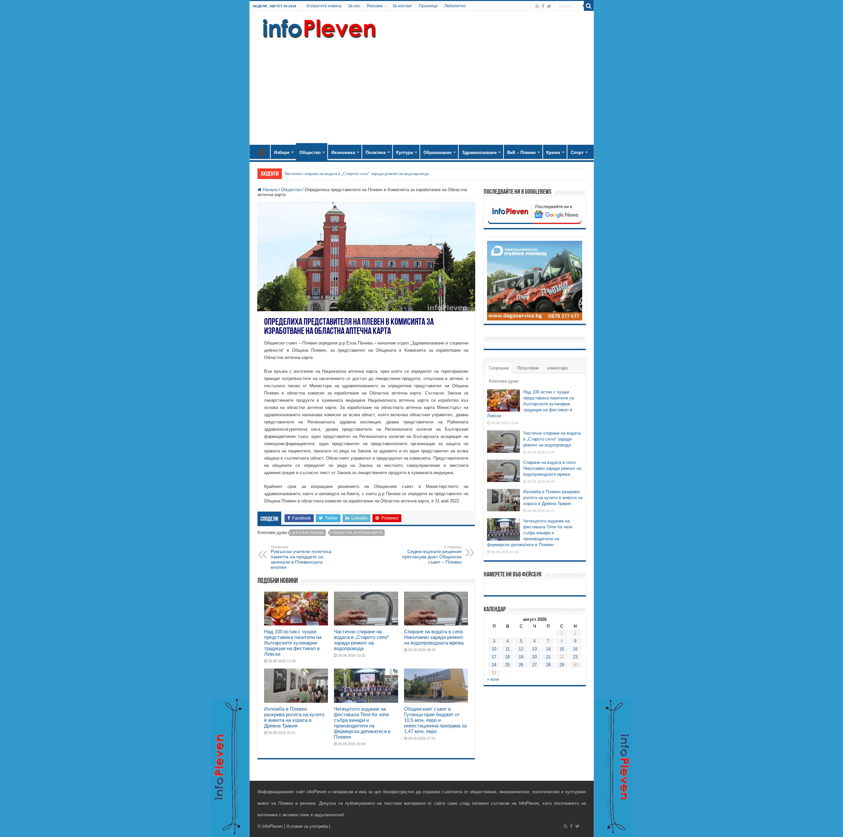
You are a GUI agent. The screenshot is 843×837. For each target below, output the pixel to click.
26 (521, 664)
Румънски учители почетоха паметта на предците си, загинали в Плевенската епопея (301, 557)
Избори (281, 152)
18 (507, 656)
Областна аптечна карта (357, 533)
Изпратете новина (324, 6)
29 (561, 664)
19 (521, 656)
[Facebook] (543, 6)
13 (534, 649)
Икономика (343, 152)
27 (534, 664)
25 (507, 664)
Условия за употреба (307, 826)
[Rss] (537, 6)
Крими (553, 152)
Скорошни (499, 368)
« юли (493, 679)
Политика (376, 152)
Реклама (375, 6)
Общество (310, 152)
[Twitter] (549, 6)
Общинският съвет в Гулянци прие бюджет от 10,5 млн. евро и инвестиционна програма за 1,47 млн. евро (435, 720)
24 (494, 664)
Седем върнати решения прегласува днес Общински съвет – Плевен (432, 555)
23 (575, 656)
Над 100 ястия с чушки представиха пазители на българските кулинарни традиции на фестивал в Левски (292, 643)
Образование (437, 152)
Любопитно (455, 6)
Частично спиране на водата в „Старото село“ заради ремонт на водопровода (357, 173)
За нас (354, 6)
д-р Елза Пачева (307, 533)
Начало (261, 152)
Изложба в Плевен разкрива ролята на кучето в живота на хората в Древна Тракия (294, 717)
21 (548, 656)
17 (494, 656)
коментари (557, 368)
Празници (428, 6)
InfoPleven (272, 826)
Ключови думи (503, 381)
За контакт (402, 6)
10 (494, 649)
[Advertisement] (422, 89)
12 (521, 649)
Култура (404, 152)
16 (575, 649)
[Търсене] (589, 6)
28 (548, 664)
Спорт (577, 152)
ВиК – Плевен (521, 152)
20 (534, 656)
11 (507, 649)
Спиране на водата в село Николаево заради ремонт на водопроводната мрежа (434, 637)
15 (561, 649)
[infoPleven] (318, 27)
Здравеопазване (479, 152)
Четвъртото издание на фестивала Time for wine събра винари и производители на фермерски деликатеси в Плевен (362, 723)
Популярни (528, 368)
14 (548, 649)
